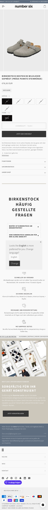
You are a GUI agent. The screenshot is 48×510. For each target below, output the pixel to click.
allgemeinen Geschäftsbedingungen (13, 441)
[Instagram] (16, 478)
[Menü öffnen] (5, 6)
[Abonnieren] (44, 433)
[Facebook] (3, 478)
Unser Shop (6, 172)
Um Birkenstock (8, 167)
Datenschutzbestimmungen (35, 441)
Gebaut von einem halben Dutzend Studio (18, 508)
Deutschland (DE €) (11, 491)
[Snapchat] (20, 478)
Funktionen (6, 161)
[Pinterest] (11, 478)
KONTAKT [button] (5, 471)
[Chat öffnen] (43, 505)
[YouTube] (29, 478)
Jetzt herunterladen (15, 414)
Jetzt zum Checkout (24, 134)
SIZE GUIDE (6, 90)
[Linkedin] (25, 478)
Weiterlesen (5, 155)
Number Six (7, 504)
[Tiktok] (7, 478)
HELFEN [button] (4, 457)
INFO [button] (3, 464)
